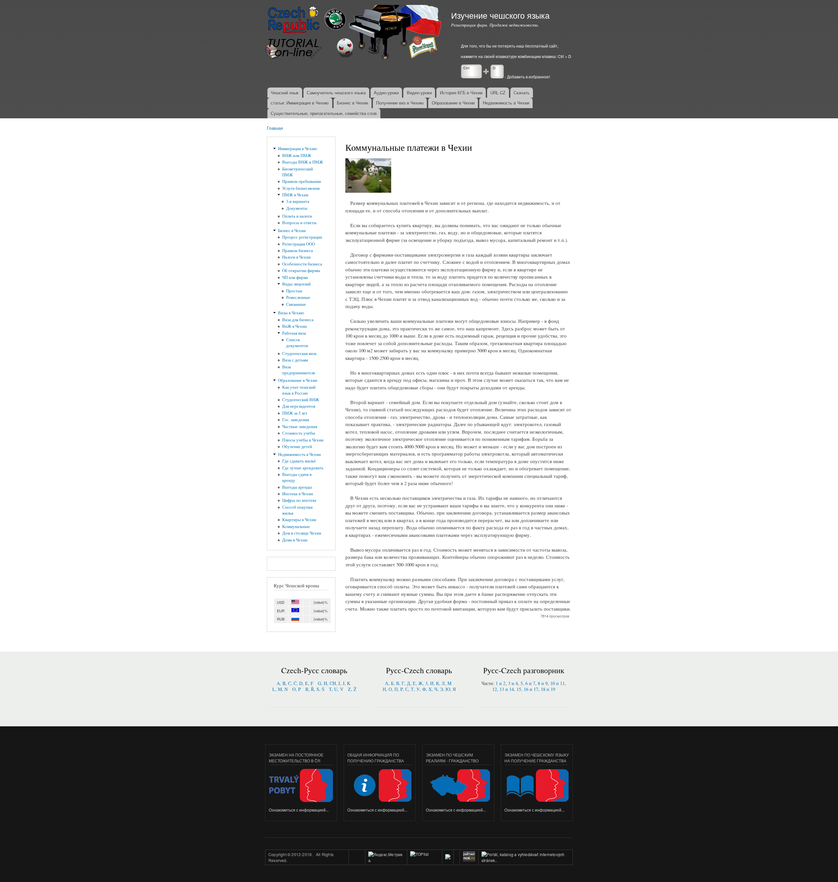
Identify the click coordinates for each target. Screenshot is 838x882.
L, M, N (280, 689)
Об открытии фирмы (301, 270)
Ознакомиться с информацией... (299, 810)
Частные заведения (299, 426)
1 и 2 (500, 683)
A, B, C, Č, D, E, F (295, 683)
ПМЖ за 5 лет (294, 413)
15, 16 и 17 (527, 689)
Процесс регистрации (302, 237)
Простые (294, 291)
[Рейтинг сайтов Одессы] (447, 857)
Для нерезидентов (298, 406)
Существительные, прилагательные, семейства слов (324, 113)
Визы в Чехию (291, 313)
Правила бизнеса (297, 250)
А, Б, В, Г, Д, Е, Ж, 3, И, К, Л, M (418, 683)
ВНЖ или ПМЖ (296, 155)
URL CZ (497, 92)
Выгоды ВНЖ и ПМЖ (302, 162)
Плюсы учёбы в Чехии (302, 440)
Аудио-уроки (386, 92)
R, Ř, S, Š (314, 689)
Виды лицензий (296, 284)
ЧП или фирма (295, 277)
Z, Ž (352, 689)
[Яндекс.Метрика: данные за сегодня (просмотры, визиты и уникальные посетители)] (386, 857)
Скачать (522, 92)
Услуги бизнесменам (300, 188)
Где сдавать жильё (299, 461)
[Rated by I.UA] (424, 860)
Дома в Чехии (294, 540)
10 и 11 (557, 683)
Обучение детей (297, 446)
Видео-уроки (419, 92)
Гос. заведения (295, 419)
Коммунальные (296, 526)
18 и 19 (548, 689)
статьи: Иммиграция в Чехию (300, 103)
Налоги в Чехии (296, 257)
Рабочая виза (294, 333)
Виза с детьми (295, 360)
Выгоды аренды (297, 487)
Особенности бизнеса (302, 264)
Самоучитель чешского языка (336, 92)
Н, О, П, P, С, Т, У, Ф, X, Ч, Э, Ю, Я (419, 689)
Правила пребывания (301, 181)
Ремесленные (298, 297)
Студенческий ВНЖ (300, 399)
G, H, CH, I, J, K (334, 683)
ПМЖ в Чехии (295, 195)
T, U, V (336, 689)
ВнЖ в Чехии (294, 326)
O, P (296, 689)
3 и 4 (513, 683)
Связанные (296, 304)
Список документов (297, 342)
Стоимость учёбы (298, 433)
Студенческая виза (299, 353)
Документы (296, 208)
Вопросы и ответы (299, 222)
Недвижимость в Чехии (506, 103)
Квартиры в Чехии (299, 519)
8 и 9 (543, 683)
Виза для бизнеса (298, 320)
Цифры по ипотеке (299, 500)
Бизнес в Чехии (352, 103)
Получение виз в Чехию (400, 103)
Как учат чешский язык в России (299, 390)
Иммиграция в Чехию (297, 148)
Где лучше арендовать (302, 468)
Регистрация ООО (298, 244)
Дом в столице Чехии (301, 533)
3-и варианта (297, 201)
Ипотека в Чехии (297, 494)
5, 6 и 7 (527, 683)
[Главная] (354, 33)
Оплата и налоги (297, 216)
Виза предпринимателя (298, 370)
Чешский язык (285, 92)
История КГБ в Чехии (461, 92)
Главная (275, 128)
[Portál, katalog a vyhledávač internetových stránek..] (526, 860)
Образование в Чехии (453, 103)
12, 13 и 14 (503, 689)
